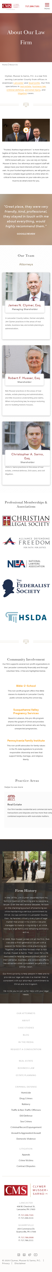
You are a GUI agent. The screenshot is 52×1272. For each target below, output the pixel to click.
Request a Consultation (26, 1049)
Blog (26, 1034)
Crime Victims (26, 1160)
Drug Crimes (25, 1098)
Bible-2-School (26, 686)
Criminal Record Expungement (26, 1127)
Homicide (26, 1092)
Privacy (6, 1263)
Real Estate (26, 1060)
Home (5, 64)
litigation (22, 93)
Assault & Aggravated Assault (26, 1132)
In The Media (26, 1042)
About (26, 1020)
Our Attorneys (26, 1013)
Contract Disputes (26, 1166)
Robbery (26, 1104)
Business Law (26, 1068)
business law (39, 86)
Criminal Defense (26, 1086)
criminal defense (15, 89)
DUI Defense (26, 1115)
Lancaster (18, 83)
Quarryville (34, 83)
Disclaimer (20, 1263)
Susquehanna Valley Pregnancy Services (26, 711)
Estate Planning (26, 1075)
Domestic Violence (26, 1138)
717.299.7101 (32, 6)
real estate (25, 86)
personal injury (32, 89)
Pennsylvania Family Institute (26, 740)
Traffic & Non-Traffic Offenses (26, 1109)
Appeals (26, 1154)
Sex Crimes (26, 1121)
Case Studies (26, 1027)
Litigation (25, 1148)
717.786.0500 (27, 1237)
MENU (47, 8)
